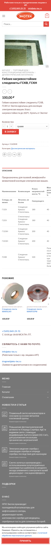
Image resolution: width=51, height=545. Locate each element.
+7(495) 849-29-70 (11, 331)
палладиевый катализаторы (16, 507)
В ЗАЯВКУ (10, 131)
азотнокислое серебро (13, 518)
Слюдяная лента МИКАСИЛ (9, 310)
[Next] (49, 303)
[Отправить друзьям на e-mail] (9, 154)
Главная (6, 386)
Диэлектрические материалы (17, 75)
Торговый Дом (20, 70)
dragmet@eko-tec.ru (11, 361)
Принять (25, 541)
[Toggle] (48, 392)
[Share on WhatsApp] (4, 154)
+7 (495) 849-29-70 (17, 8)
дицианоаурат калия (12, 514)
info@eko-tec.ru (35, 8)
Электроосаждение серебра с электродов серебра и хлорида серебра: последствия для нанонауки (28, 451)
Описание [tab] (7, 171)
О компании (8, 397)
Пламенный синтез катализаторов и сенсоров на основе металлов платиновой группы (27, 416)
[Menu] (3, 16)
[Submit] (46, 24)
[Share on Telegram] (19, 154)
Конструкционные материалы (18, 72)
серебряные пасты (11, 521)
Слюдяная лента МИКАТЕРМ (34, 310)
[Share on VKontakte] (14, 154)
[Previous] (2, 303)
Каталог (6, 70)
